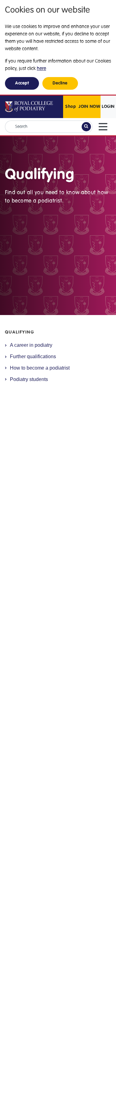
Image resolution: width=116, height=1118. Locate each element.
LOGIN (108, 106)
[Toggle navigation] (103, 126)
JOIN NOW (89, 106)
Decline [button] (60, 83)
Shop (70, 106)
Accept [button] (22, 83)
